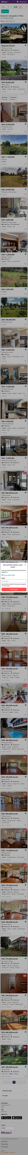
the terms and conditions (20, 584)
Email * (3, 578)
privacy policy (7, 585)
